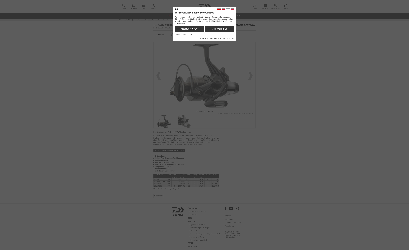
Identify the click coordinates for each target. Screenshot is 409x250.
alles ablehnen (220, 29)
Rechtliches (230, 38)
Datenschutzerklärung (217, 38)
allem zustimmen (189, 29)
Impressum (204, 38)
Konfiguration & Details (183, 34)
